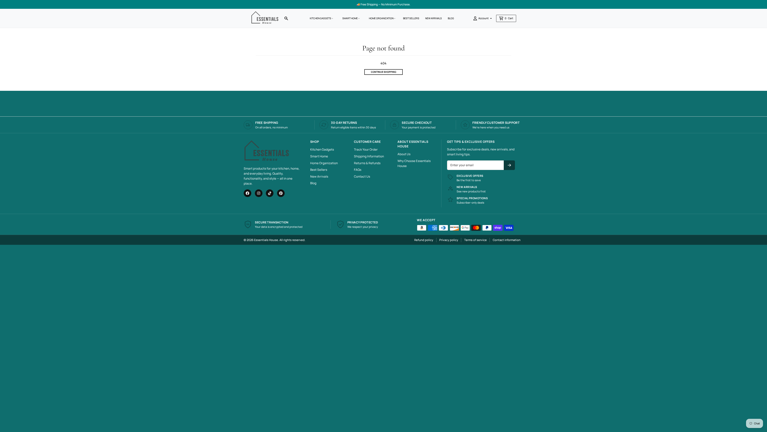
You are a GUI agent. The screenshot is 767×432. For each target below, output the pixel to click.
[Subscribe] (509, 165)
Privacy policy (448, 240)
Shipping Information (369, 156)
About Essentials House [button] (412, 144)
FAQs (357, 170)
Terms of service (475, 240)
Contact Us (362, 176)
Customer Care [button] (367, 142)
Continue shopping (383, 72)
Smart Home (319, 156)
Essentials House (266, 240)
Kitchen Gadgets (322, 149)
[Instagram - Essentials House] (258, 193)
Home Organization (324, 163)
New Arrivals (319, 176)
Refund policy (423, 240)
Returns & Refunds (367, 163)
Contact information (507, 240)
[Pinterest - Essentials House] (281, 193)
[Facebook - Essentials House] (247, 193)
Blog (313, 183)
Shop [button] (314, 142)
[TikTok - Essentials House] (269, 193)
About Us (403, 154)
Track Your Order (366, 149)
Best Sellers (318, 170)
